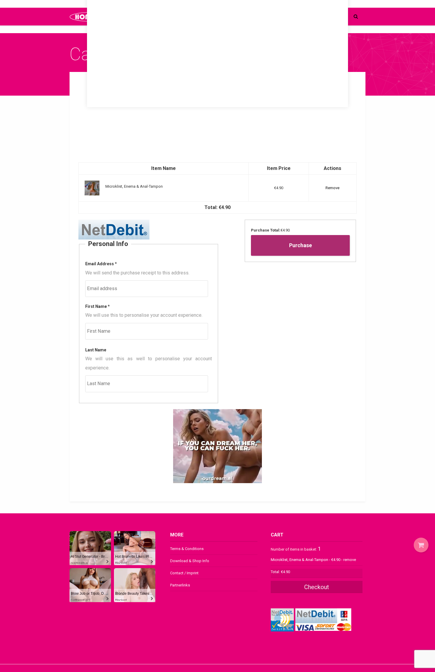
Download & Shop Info (189, 561)
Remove (332, 188)
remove (349, 559)
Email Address (101, 263)
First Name (97, 306)
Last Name (95, 350)
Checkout (316, 587)
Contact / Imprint (184, 573)
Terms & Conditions (187, 548)
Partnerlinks (180, 585)
